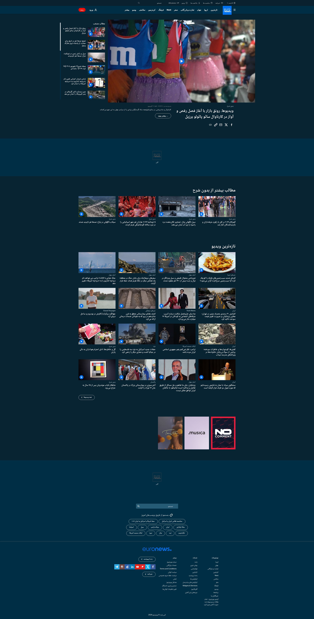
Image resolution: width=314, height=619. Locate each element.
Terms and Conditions (168, 568)
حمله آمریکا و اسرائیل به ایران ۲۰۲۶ (143, 521)
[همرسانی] (221, 125)
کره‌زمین (151, 10)
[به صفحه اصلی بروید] (227, 10)
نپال (160, 533)
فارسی (231, 3)
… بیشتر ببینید (163, 116)
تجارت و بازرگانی (187, 10)
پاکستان (153, 382)
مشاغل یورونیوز (171, 582)
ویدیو (134, 10)
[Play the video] (181, 61)
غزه (154, 346)
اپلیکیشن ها (193, 578)
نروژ (150, 533)
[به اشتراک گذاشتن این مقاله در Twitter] (226, 125)
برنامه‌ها (215, 592)
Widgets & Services (190, 585)
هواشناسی (194, 568)
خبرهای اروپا (231, 275)
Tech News (191, 311)
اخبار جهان (192, 275)
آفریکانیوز (194, 589)
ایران (234, 311)
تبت (170, 533)
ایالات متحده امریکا (189, 346)
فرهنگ (161, 10)
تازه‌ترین (214, 10)
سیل (142, 527)
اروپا (206, 10)
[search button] (139, 3)
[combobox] (151, 3)
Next (169, 10)
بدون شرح (232, 219)
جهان (199, 10)
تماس (175, 578)
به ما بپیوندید (193, 575)
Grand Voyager (109, 311)
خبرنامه (149, 574)
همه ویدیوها (88, 397)
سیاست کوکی (172, 572)
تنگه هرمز (181, 533)
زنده (82, 10)
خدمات (195, 558)
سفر (176, 10)
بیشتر (175, 558)
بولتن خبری (193, 565)
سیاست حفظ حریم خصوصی (168, 575)
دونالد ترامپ (155, 527)
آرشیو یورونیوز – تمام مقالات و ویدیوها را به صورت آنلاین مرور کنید (211, 602)
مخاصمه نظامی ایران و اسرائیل (172, 521)
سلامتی (142, 10)
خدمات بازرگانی (171, 565)
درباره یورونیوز (172, 562)
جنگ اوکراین (181, 527)
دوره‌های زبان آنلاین (191, 592)
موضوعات (215, 558)
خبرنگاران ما (214, 595)
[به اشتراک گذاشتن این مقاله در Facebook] (232, 125)
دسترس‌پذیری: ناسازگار (169, 585)
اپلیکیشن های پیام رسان (190, 582)
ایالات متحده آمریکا (135, 533)
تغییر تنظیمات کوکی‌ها (170, 589)
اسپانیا (131, 527)
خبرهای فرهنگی (150, 311)
